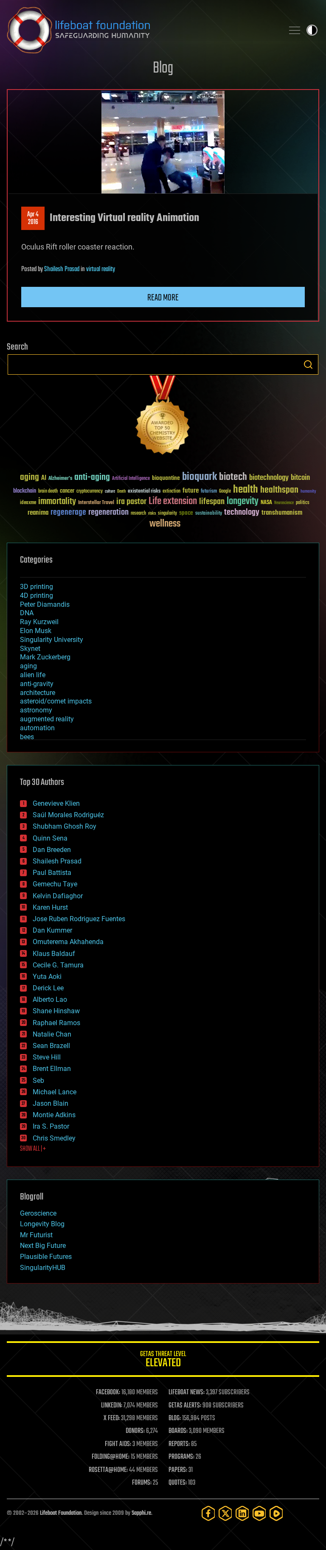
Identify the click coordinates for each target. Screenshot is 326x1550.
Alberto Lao (50, 999)
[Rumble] (276, 1513)
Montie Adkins (54, 1115)
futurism (209, 492)
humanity (308, 491)
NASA (266, 502)
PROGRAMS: (181, 1457)
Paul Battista (52, 873)
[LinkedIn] (242, 1513)
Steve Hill (47, 1057)
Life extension (173, 501)
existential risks (144, 491)
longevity (243, 501)
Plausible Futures (46, 1257)
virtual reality (100, 269)
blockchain (24, 491)
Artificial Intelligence (131, 479)
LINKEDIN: (111, 1405)
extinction (171, 491)
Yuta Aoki (47, 977)
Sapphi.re (141, 1513)
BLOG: (175, 1418)
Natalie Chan (52, 1034)
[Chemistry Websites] (163, 417)
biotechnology (269, 478)
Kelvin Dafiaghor (58, 896)
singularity (167, 513)
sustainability (208, 514)
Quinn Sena (50, 838)
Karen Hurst (50, 907)
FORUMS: (142, 1482)
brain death (48, 491)
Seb (38, 1080)
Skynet (30, 649)
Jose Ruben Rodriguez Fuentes (79, 919)
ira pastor (131, 502)
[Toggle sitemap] (294, 30)
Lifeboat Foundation (61, 1513)
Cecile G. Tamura (58, 965)
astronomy (36, 710)
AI (43, 478)
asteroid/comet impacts (56, 701)
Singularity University (51, 640)
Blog (163, 68)
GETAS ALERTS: (185, 1405)
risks (152, 513)
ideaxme (28, 503)
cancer (67, 491)
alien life (32, 675)
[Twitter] (225, 1513)
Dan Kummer (52, 930)
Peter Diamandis (45, 604)
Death (121, 491)
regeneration (108, 512)
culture (110, 491)
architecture (37, 693)
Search (308, 364)
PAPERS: (178, 1470)
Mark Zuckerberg (45, 657)
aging (29, 477)
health (245, 490)
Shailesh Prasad (61, 269)
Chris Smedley (54, 1138)
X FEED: (112, 1418)
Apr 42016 (33, 218)
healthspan (279, 490)
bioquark (199, 477)
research (138, 513)
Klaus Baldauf (54, 954)
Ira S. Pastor (51, 1126)
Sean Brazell (51, 1046)
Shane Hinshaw (56, 1011)
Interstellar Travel (96, 503)
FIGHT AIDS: (118, 1444)
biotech (233, 477)
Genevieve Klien (56, 803)
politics (302, 503)
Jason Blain (50, 1103)
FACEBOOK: (108, 1392)
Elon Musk (35, 631)
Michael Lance (54, 1092)
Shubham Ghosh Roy (64, 826)
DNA (27, 613)
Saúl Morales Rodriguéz (68, 815)
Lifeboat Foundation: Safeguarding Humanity (142, 30)
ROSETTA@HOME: (108, 1470)
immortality (57, 501)
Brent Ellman (52, 1069)
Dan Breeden (52, 850)
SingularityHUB (42, 1268)
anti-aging (92, 477)
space (186, 512)
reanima (38, 513)
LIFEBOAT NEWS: (187, 1392)
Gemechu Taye (55, 884)
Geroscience (38, 1213)
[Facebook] (208, 1513)
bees (27, 737)
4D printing (36, 595)
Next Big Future (43, 1246)
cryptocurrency (89, 491)
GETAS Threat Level (163, 1360)
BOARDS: (178, 1431)
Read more (163, 298)
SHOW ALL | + (33, 1149)
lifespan (212, 502)
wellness (164, 524)
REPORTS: (179, 1444)
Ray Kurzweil (39, 622)
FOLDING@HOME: (110, 1457)
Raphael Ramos (56, 1023)
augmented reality (47, 719)
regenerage (68, 512)
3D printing (36, 587)
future (191, 491)
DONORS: (135, 1431)
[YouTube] (259, 1513)
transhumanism (281, 513)
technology (241, 513)
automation (37, 728)
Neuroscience (284, 503)
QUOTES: (178, 1482)
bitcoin (300, 478)
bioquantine (166, 478)
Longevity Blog (42, 1224)
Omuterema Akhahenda (68, 942)
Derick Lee (48, 988)
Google (225, 491)
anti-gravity (36, 684)
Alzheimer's (60, 479)
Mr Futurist (36, 1235)
